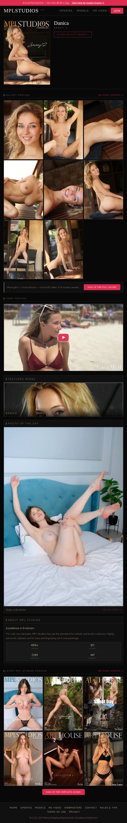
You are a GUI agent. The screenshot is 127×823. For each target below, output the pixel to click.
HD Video (100, 10)
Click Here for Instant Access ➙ (88, 2)
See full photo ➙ (112, 610)
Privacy (74, 811)
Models (83, 10)
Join (117, 10)
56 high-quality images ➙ (73, 34)
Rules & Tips (108, 807)
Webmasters (73, 807)
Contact (91, 807)
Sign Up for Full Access (102, 287)
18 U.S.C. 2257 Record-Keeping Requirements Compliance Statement (63, 817)
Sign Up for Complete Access (63, 792)
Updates (65, 10)
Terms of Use (56, 811)
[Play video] (63, 337)
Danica (61, 23)
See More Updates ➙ (110, 95)
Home (13, 807)
